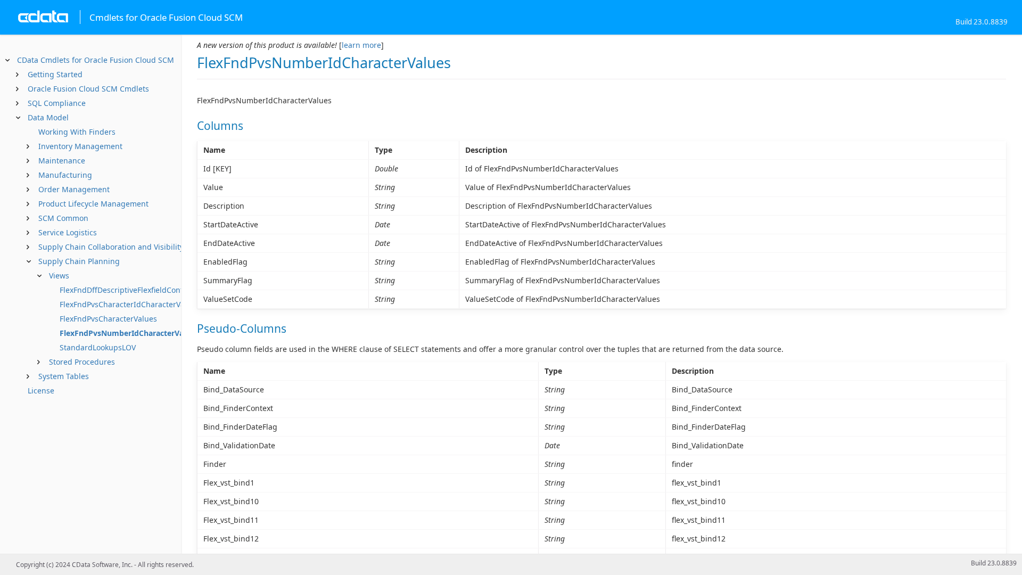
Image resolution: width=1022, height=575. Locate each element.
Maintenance (61, 160)
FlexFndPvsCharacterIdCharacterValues (130, 304)
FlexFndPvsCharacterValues (108, 319)
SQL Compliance (57, 103)
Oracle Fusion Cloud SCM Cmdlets (88, 89)
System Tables (63, 376)
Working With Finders (77, 132)
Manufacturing (65, 175)
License (41, 390)
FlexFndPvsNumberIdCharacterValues (129, 333)
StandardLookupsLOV (98, 347)
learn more (361, 45)
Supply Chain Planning (79, 261)
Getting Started (55, 74)
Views (59, 275)
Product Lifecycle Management (93, 204)
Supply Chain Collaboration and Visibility (111, 247)
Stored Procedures (82, 362)
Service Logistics (67, 232)
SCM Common (63, 218)
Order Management (74, 189)
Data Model (48, 117)
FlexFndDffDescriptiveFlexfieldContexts (128, 290)
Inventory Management (80, 146)
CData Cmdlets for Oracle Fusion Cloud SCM (95, 60)
